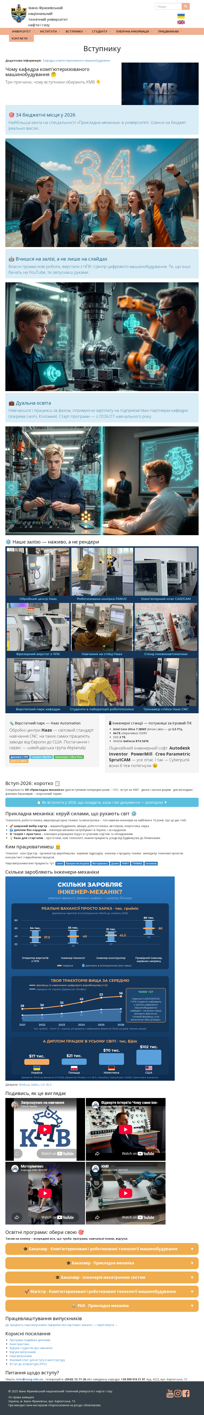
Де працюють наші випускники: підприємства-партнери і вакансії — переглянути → (61, 1325)
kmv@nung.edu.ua (29, 1379)
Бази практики (19, 1344)
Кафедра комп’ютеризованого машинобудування (76, 60)
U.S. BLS (46, 1084)
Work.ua (24, 1084)
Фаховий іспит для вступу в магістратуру (37, 1360)
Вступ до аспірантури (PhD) (28, 1364)
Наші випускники (21, 1356)
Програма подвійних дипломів (30, 1340)
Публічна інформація (131, 32)
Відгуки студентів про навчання (31, 1348)
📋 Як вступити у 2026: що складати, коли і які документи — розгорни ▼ (102, 802)
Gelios (35, 1084)
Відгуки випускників (23, 1352)
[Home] (18, 14)
